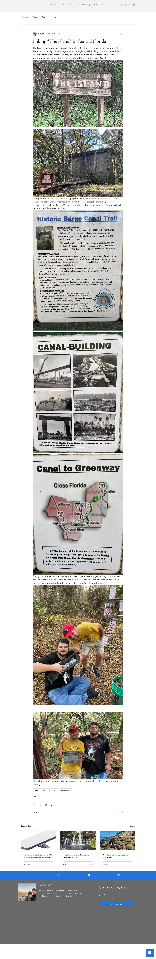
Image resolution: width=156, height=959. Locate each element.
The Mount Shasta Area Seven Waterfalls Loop (76, 856)
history (54, 790)
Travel (44, 17)
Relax (53, 17)
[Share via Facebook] (34, 805)
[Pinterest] (130, 4)
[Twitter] (134, 4)
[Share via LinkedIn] (46, 805)
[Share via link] (52, 805)
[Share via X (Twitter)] (40, 805)
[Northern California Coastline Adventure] (117, 840)
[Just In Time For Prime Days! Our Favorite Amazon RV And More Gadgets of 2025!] (38, 840)
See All (132, 826)
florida (36, 790)
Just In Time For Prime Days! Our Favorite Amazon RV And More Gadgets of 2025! (38, 856)
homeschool (66, 790)
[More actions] (121, 33)
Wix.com (55, 958)
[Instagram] (126, 4)
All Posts (24, 17)
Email (101, 895)
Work (35, 17)
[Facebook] (121, 4)
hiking (45, 790)
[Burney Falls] (78, 840)
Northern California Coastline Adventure (116, 856)
